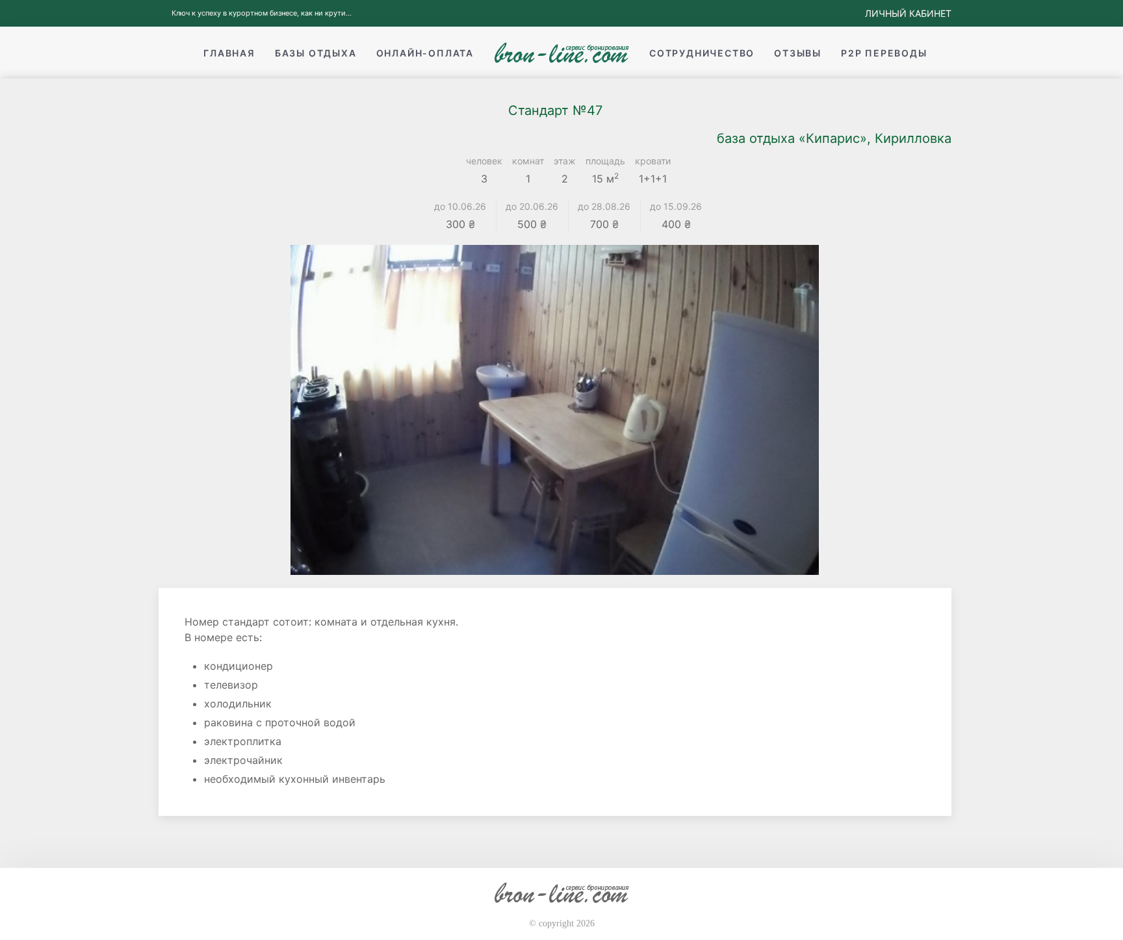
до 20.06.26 (532, 206)
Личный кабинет (908, 13)
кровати (653, 160)
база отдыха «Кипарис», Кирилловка (834, 138)
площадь (605, 160)
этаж (565, 160)
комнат (528, 160)
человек (484, 160)
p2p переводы (884, 52)
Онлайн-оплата (425, 52)
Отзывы (797, 52)
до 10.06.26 (460, 206)
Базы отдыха (316, 52)
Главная (229, 52)
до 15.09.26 (676, 206)
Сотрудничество (702, 52)
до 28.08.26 (604, 206)
